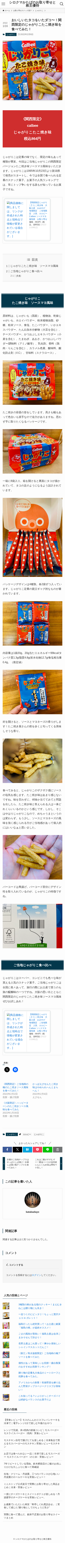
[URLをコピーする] (57, 1149)
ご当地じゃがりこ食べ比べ (26, 271)
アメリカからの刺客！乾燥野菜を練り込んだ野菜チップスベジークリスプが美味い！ (39, 1386)
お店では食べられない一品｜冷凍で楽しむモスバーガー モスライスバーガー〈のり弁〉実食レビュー (32, 1455)
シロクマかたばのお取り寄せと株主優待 (32, 4)
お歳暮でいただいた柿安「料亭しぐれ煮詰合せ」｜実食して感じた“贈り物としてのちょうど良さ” (32, 1506)
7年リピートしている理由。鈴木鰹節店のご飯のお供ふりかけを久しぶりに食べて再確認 (32, 1465)
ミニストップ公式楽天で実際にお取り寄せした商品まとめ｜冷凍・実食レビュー (32, 1486)
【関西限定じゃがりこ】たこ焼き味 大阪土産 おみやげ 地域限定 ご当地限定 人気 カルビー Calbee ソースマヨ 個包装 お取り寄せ (39, 210)
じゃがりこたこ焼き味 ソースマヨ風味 (34, 265)
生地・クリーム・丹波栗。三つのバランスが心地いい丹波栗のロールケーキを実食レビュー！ (32, 1476)
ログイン (36, 1275)
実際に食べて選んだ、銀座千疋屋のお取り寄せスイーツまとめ (32, 1516)
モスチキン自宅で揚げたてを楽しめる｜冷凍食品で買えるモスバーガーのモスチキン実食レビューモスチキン (32, 1443)
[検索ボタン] (61, 4)
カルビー (27, 1134)
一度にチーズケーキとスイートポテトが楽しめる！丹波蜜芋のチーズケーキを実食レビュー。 (32, 1496)
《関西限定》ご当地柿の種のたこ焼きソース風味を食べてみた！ (15, 1087)
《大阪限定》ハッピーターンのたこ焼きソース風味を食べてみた (15, 1106)
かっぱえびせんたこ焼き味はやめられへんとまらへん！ (45, 1087)
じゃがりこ (11, 34)
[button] (7, 1149)
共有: (19, 276)
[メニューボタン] (3, 4)
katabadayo (32, 1211)
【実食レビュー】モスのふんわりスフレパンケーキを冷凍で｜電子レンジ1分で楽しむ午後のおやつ (32, 1421)
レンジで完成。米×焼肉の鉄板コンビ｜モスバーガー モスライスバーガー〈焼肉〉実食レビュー (31, 1432)
